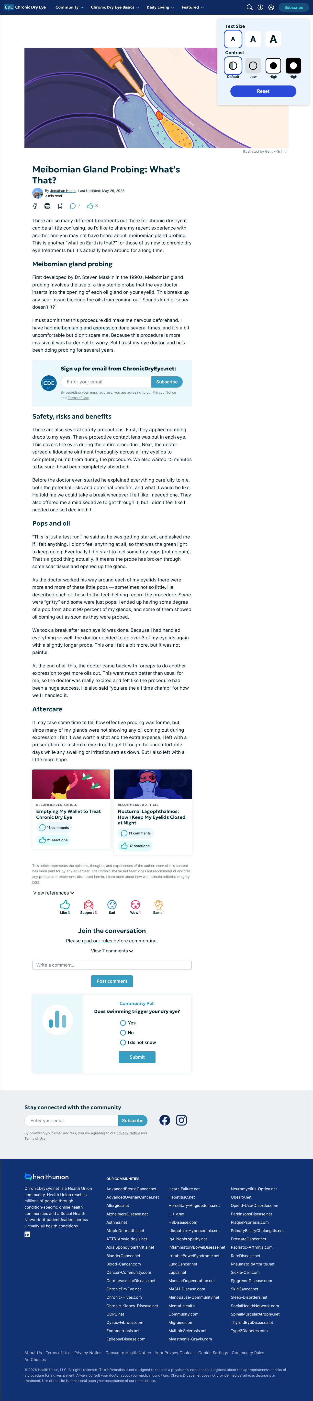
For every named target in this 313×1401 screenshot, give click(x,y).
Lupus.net (177, 1272)
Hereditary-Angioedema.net (194, 1205)
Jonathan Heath (63, 191)
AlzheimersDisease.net (127, 1213)
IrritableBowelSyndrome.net (194, 1255)
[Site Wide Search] (249, 7)
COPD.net (115, 1314)
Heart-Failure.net (184, 1188)
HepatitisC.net (181, 1197)
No (131, 1032)
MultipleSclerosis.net (187, 1330)
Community (67, 7)
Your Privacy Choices (174, 1352)
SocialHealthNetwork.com (255, 1305)
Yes (132, 1022)
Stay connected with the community (72, 1107)
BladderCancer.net (123, 1255)
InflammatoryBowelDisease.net (196, 1247)
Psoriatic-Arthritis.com (252, 1247)
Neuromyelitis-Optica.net (254, 1188)
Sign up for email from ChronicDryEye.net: (118, 369)
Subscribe (167, 381)
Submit (137, 1057)
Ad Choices (35, 1359)
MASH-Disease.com (186, 1288)
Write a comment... (56, 965)
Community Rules (248, 1352)
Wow (133, 907)
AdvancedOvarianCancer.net (132, 1197)
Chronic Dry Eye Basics (112, 7)
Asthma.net (116, 1222)
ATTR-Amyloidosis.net (126, 1238)
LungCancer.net (182, 1264)
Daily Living (158, 7)
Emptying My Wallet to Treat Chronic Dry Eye (68, 814)
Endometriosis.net (123, 1330)
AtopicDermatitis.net (125, 1230)
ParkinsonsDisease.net (251, 1213)
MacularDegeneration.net (191, 1280)
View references (51, 893)
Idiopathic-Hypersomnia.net (194, 1230)
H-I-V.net (176, 1213)
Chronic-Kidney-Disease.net (132, 1305)
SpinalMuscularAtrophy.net (255, 1314)
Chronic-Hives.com (124, 1297)
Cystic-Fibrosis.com (124, 1322)
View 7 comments (110, 950)
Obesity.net (241, 1197)
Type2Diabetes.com (249, 1330)
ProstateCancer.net (248, 1238)
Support (88, 907)
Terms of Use (78, 398)
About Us (33, 1352)
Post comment (112, 981)
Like (62, 907)
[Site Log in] (271, 7)
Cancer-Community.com (128, 1272)
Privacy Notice (164, 392)
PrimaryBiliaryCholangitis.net (257, 1230)
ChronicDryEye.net (123, 1288)
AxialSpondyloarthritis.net (130, 1247)
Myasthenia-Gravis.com (190, 1339)
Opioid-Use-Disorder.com (254, 1205)
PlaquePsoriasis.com (250, 1222)
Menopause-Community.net (193, 1297)
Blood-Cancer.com (123, 1264)
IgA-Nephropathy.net (187, 1238)
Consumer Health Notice (128, 1352)
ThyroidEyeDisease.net (252, 1322)
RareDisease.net (245, 1255)
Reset (263, 91)
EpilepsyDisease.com (125, 1339)
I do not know (142, 1042)
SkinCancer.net (244, 1288)
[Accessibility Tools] (260, 7)
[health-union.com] (46, 1178)
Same (157, 907)
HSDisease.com (182, 1222)
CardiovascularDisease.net (131, 1280)
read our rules (97, 941)
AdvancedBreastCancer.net (131, 1188)
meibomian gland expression (85, 328)
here (35, 882)
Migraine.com (180, 1322)
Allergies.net (117, 1205)
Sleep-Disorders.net (249, 1297)
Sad (108, 907)
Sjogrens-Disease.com (251, 1280)
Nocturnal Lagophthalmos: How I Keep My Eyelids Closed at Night (152, 817)
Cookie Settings (213, 1352)
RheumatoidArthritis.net (253, 1264)
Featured (190, 7)
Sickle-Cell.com (245, 1272)
